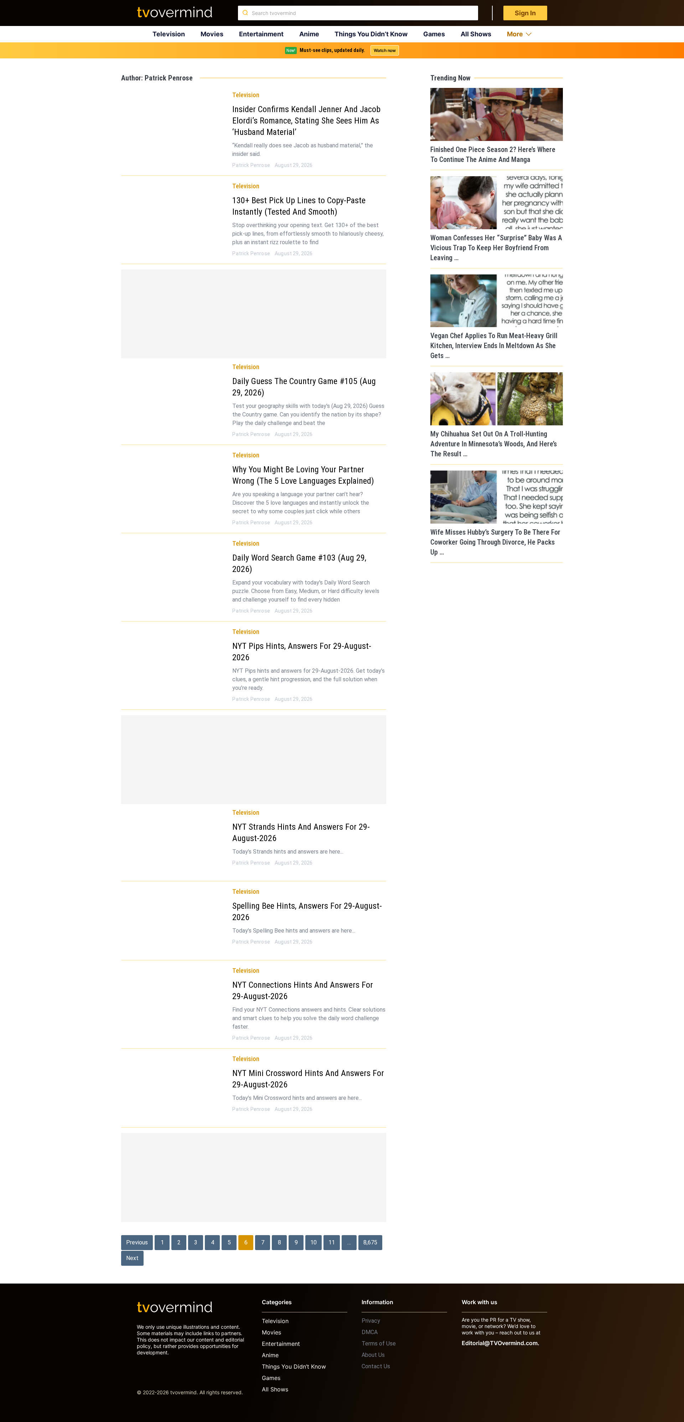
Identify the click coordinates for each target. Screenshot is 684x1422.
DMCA (370, 1332)
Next (132, 1258)
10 (313, 1242)
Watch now (385, 50)
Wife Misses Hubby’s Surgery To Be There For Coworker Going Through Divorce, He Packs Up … (495, 542)
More (515, 34)
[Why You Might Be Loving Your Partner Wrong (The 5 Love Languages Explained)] (174, 483)
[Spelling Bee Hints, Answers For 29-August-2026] (174, 920)
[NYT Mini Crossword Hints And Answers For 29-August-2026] (174, 1087)
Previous (137, 1242)
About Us (373, 1355)
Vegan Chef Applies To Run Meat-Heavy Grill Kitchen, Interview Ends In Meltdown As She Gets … (494, 345)
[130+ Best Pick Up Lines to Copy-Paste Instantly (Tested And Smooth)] (174, 214)
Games (434, 34)
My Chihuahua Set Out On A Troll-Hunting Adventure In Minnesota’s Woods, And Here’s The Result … (493, 444)
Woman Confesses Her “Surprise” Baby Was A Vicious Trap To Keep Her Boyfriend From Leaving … (496, 247)
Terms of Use (379, 1343)
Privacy (371, 1320)
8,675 (370, 1242)
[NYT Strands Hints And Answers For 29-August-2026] (174, 841)
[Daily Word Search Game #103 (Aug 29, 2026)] (174, 572)
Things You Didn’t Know (371, 34)
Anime (309, 34)
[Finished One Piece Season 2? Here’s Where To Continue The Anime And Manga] (496, 114)
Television (168, 34)
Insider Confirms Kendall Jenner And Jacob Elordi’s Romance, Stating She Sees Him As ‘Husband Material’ (306, 120)
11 (331, 1242)
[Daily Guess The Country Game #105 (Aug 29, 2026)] (174, 395)
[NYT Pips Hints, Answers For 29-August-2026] (174, 660)
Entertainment (261, 34)
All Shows (476, 34)
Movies (212, 34)
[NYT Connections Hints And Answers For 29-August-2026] (174, 999)
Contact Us (376, 1366)
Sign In (525, 13)
